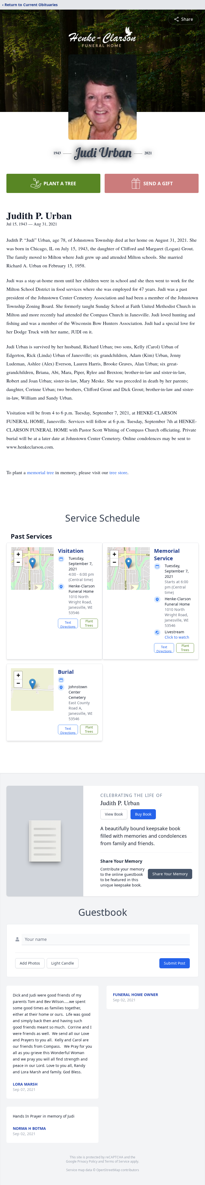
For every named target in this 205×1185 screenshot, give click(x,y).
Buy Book (143, 814)
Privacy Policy (87, 1161)
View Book (114, 814)
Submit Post (174, 963)
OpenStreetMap (108, 1170)
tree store (118, 472)
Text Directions (68, 624)
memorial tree (40, 472)
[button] (32, 563)
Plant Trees (89, 623)
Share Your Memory (170, 873)
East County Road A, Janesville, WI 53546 (80, 710)
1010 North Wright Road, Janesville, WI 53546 (80, 604)
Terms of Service (117, 1161)
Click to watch (177, 637)
